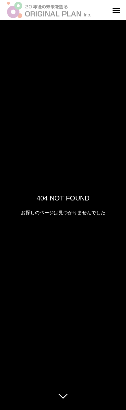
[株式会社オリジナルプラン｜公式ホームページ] (51, 10)
